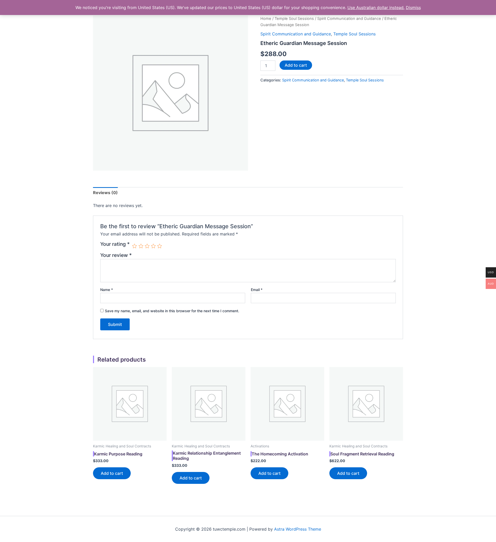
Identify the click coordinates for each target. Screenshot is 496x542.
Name (106, 289)
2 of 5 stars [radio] (140, 245)
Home (265, 18)
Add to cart (296, 65)
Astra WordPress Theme (297, 529)
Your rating (115, 244)
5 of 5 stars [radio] (159, 245)
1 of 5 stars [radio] (134, 245)
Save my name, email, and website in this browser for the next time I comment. (172, 311)
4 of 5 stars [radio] (153, 245)
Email (256, 289)
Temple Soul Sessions (294, 18)
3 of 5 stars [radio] (147, 245)
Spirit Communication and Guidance (349, 18)
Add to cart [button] (112, 473)
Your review (116, 255)
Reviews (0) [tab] (105, 192)
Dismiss (413, 7)
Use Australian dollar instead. (376, 7)
